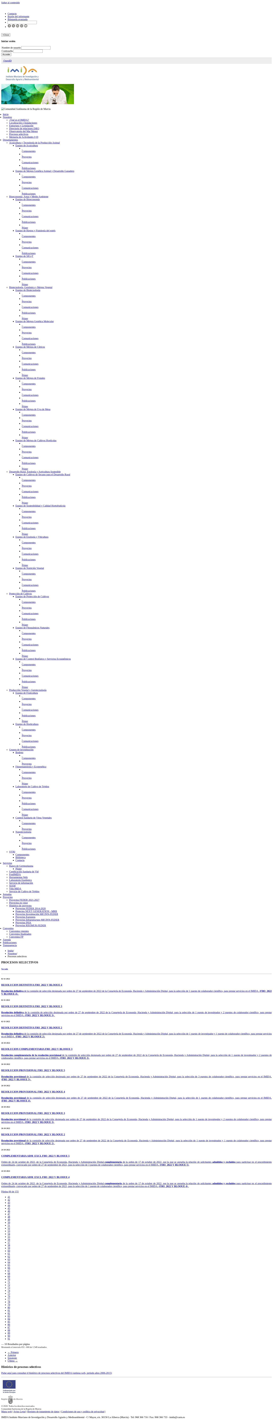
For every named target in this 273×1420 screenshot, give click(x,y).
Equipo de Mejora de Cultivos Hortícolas (35, 440)
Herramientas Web (18, 877)
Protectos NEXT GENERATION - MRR (36, 911)
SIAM (12, 885)
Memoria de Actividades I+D (23, 137)
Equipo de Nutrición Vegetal (29, 568)
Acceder (6, 54)
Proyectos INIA (23, 922)
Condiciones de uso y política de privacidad (82, 1411)
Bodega (19, 752)
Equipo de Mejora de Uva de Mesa (32, 409)
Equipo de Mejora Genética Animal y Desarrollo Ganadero (44, 171)
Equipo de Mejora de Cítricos (30, 347)
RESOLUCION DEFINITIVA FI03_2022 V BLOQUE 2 (31, 1027)
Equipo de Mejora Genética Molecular (34, 321)
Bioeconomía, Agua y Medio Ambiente (28, 196)
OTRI (12, 851)
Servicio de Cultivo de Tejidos (24, 891)
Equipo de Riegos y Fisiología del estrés (35, 230)
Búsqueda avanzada (17, 19)
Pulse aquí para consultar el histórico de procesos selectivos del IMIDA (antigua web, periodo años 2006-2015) (56, 1373)
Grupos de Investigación (21, 749)
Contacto (19, 860)
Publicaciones (29, 168)
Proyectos (27, 157)
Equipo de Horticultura (26, 724)
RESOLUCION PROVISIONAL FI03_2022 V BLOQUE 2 (33, 1134)
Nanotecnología (23, 832)
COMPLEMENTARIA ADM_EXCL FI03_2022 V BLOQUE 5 (35, 1155)
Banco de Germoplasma (21, 866)
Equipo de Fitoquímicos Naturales (32, 627)
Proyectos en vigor (18, 902)
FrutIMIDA (15, 874)
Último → (13, 1360)
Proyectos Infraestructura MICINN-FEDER (37, 919)
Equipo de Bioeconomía (27, 199)
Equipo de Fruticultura (26, 693)
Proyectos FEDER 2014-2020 (30, 908)
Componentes (29, 151)
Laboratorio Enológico (20, 880)
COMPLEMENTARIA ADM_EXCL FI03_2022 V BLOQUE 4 (35, 1177)
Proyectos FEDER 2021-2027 (24, 900)
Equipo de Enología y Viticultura (31, 537)
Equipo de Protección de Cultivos (32, 596)
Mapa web (6, 1411)
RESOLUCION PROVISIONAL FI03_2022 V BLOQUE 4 (33, 1091)
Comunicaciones (30, 162)
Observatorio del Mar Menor (23, 131)
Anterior (12, 1355)
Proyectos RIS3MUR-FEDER (30, 925)
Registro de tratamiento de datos (43, 1411)
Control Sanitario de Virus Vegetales (33, 817)
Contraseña (7, 51)
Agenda (7, 939)
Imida (10, 950)
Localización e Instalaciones (23, 122)
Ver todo (4, 969)
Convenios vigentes (19, 931)
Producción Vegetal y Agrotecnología (27, 690)
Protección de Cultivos (20, 593)
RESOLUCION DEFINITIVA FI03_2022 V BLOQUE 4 (31, 985)
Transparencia (10, 945)
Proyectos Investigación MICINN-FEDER (36, 914)
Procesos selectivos (18, 134)
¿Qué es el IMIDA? (19, 120)
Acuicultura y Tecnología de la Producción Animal (34, 142)
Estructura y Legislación (21, 125)
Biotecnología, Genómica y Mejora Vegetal (30, 287)
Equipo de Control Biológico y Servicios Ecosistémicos (43, 659)
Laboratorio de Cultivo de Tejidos (32, 786)
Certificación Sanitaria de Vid (24, 871)
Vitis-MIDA (15, 888)
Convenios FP (16, 936)
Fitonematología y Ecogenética (30, 766)
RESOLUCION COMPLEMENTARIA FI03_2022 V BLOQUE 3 (36, 1049)
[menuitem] (9, 1197)
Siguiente (12, 1358)
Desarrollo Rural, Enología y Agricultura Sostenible (35, 471)
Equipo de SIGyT (24, 256)
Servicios (7, 863)
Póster (25, 227)
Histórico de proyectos (20, 905)
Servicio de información (21, 883)
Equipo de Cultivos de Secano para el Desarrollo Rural (42, 474)
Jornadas (7, 894)
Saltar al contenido (10, 2)
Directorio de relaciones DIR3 (24, 128)
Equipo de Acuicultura (26, 145)
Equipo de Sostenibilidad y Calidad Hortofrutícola (40, 505)
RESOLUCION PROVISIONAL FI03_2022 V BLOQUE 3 (33, 1113)
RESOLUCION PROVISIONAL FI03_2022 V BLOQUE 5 (33, 1070)
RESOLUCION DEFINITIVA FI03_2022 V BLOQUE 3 (31, 1006)
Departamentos (10, 140)
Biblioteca (20, 857)
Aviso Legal (19, 1411)
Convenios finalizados (20, 934)
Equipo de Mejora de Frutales (30, 378)
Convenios (8, 928)
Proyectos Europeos (25, 917)
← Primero (13, 1352)
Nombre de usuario (11, 47)
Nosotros (7, 117)
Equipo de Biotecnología (27, 290)
